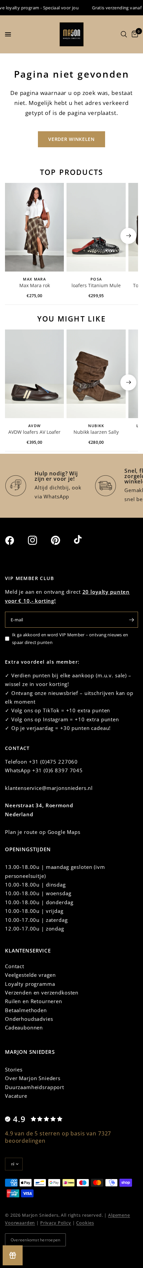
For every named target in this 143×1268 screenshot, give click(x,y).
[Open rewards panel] (13, 1255)
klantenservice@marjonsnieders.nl (49, 788)
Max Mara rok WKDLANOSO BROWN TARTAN (34, 286)
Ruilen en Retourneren (33, 1001)
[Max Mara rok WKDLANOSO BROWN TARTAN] (34, 227)
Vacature (16, 1095)
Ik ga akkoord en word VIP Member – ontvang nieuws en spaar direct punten (70, 638)
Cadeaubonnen (24, 1027)
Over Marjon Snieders (33, 1078)
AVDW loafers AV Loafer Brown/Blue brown (34, 432)
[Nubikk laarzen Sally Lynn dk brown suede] (96, 373)
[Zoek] (123, 34)
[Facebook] (15, 540)
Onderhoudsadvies (29, 1018)
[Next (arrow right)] (128, 236)
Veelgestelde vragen (30, 974)
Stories (14, 1069)
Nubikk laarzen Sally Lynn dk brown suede (96, 432)
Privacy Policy (55, 1223)
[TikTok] (84, 540)
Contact (14, 966)
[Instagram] (38, 540)
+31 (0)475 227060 (53, 761)
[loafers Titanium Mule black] (96, 227)
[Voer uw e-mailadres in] (131, 620)
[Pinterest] (61, 540)
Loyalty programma (30, 983)
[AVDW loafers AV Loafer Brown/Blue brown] (34, 373)
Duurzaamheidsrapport (34, 1087)
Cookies (85, 1223)
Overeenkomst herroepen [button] (35, 1240)
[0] (133, 34)
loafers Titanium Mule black (96, 286)
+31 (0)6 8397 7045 (57, 770)
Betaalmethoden (26, 1010)
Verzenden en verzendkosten (41, 992)
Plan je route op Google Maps (42, 832)
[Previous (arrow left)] (15, 236)
